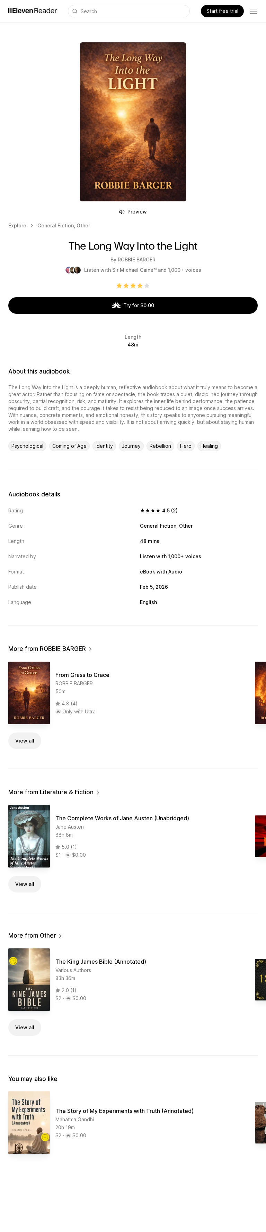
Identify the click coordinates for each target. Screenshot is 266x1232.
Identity (104, 446)
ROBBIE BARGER (137, 259)
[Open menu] (253, 11)
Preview (137, 212)
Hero (186, 446)
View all (24, 741)
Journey (131, 446)
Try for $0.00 (138, 305)
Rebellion (160, 446)
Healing (209, 446)
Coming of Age (69, 446)
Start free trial (222, 11)
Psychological (27, 446)
